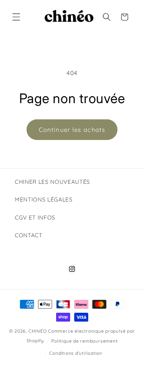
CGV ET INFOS (35, 217)
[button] (16, 17)
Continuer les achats (72, 129)
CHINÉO (37, 331)
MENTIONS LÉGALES (44, 199)
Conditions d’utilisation (75, 353)
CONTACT (28, 235)
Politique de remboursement (84, 341)
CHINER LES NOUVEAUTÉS (52, 181)
